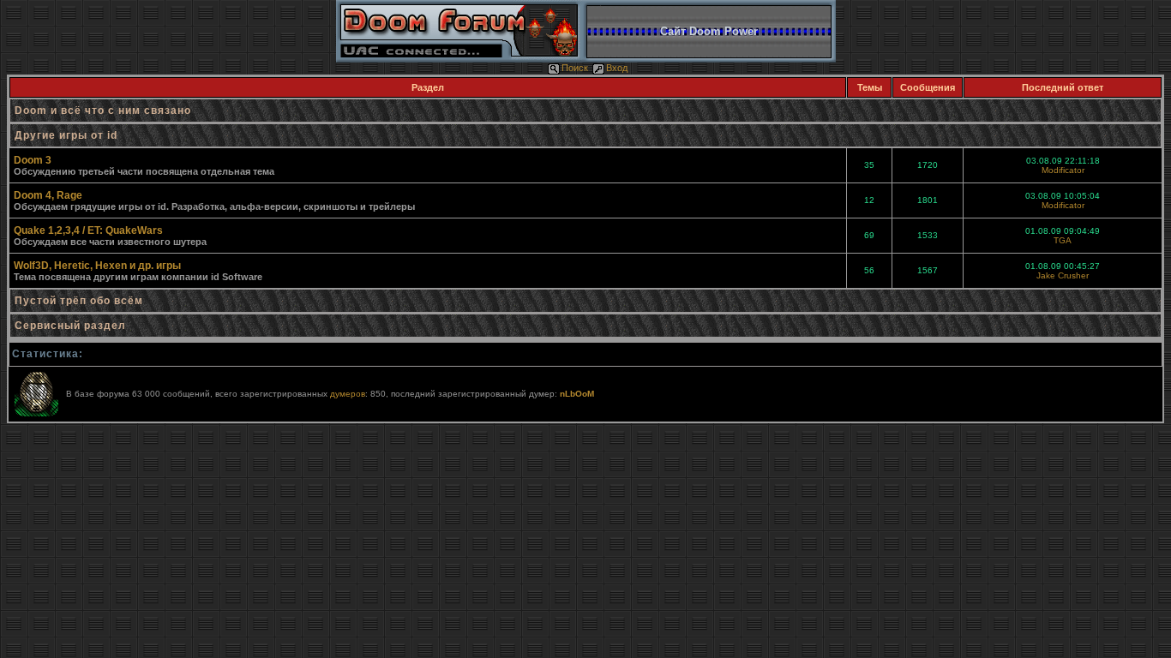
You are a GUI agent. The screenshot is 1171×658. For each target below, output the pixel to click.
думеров (347, 393)
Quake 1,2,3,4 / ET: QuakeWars (88, 230)
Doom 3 (32, 160)
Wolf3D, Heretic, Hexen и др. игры (97, 266)
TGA (1063, 240)
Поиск (574, 68)
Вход (617, 68)
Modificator (1063, 170)
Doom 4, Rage (48, 195)
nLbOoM (577, 393)
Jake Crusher (1062, 275)
